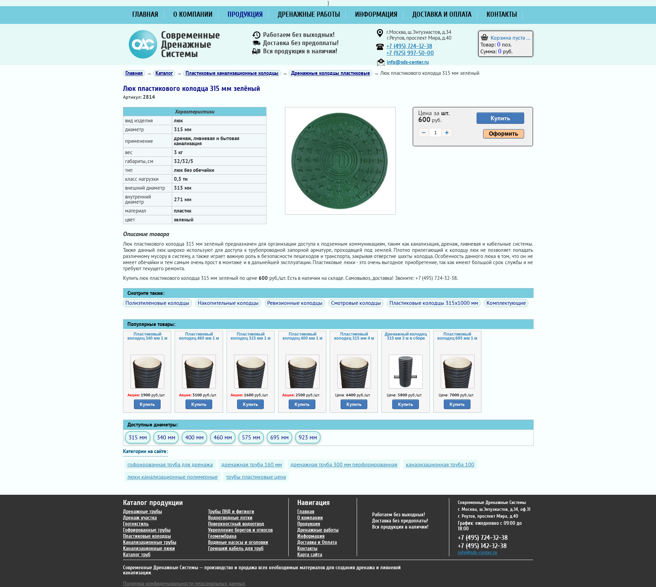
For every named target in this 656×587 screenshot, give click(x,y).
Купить (500, 118)
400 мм (194, 437)
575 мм (251, 437)
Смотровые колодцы (356, 302)
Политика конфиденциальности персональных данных (184, 583)
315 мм (137, 437)
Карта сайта (309, 555)
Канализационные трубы (149, 542)
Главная (305, 512)
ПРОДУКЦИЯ (245, 14)
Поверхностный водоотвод (236, 524)
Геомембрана (222, 536)
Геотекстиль (136, 524)
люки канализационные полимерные (172, 476)
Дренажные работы (318, 530)
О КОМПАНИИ (193, 14)
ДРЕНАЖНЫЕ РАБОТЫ (309, 14)
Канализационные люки (149, 548)
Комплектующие (506, 302)
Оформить (503, 134)
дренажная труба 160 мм (251, 464)
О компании (310, 518)
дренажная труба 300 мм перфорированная (343, 464)
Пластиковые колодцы (147, 536)
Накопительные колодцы (228, 302)
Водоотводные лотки (230, 518)
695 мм (279, 437)
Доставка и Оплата (317, 542)
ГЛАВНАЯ (145, 14)
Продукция (308, 524)
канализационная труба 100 (440, 464)
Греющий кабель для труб (235, 548)
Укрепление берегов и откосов (240, 530)
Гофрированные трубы (146, 530)
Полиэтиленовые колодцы (157, 302)
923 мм (308, 437)
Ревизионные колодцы (295, 302)
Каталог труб (136, 555)
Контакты (307, 548)
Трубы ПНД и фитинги (231, 512)
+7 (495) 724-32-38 (409, 46)
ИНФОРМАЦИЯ (376, 14)
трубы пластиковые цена (256, 476)
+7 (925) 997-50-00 (410, 53)
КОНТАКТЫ (502, 14)
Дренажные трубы (142, 512)
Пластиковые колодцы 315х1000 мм (434, 302)
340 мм (166, 437)
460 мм (223, 437)
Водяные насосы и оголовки (238, 542)
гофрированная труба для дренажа (170, 464)
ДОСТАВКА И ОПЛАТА (442, 14)
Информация (311, 536)
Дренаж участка (140, 518)
